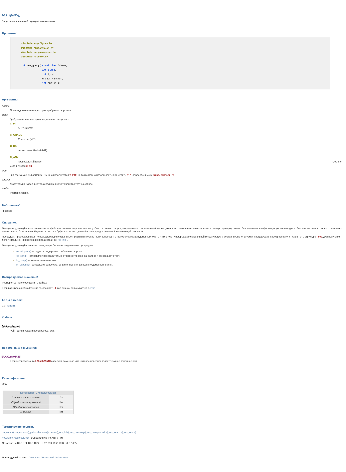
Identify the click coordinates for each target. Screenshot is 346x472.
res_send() (21, 256)
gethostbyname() (39, 432)
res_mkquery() (23, 251)
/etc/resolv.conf (22, 437)
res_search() (116, 432)
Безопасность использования (38, 392)
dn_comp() (21, 260)
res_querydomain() (97, 432)
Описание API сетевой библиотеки (48, 457)
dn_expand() (23, 264)
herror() (11, 305)
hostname (7, 437)
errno (92, 288)
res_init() (62, 240)
